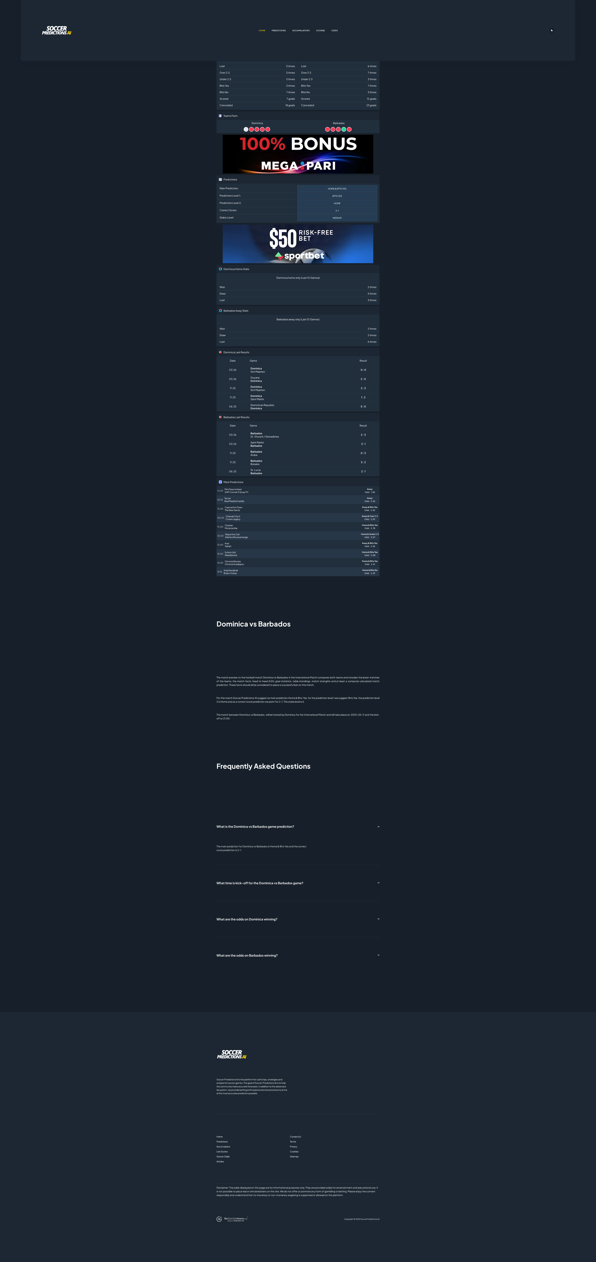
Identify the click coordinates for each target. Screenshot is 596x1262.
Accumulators (223, 1146)
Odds (335, 30)
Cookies (294, 1151)
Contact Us (295, 1136)
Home (220, 1136)
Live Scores (222, 1151)
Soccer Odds (223, 1156)
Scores (320, 30)
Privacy (293, 1146)
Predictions (222, 1141)
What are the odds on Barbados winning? (247, 955)
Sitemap (294, 1156)
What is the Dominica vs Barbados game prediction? (255, 826)
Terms (293, 1141)
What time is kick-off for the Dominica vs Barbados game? (260, 883)
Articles (220, 1161)
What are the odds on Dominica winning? (247, 919)
